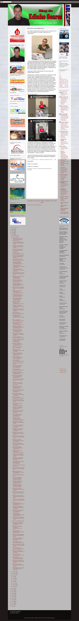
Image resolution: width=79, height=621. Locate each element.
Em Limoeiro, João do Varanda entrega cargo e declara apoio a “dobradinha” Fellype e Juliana (65, 109)
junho (13, 578)
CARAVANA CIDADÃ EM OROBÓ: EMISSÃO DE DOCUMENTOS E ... (17, 482)
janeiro (13, 586)
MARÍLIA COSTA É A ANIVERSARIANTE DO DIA (18, 398)
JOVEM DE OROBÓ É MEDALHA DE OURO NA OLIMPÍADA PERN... (17, 344)
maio (13, 579)
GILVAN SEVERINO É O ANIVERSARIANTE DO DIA (18, 542)
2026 (12, 229)
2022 (12, 588)
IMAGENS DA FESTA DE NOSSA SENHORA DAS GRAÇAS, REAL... (17, 281)
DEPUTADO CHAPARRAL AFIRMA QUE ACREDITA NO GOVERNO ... (18, 551)
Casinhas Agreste (64, 122)
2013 (12, 603)
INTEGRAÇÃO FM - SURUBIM (65, 182)
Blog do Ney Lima (64, 96)
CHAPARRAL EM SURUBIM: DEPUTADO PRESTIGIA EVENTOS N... (17, 458)
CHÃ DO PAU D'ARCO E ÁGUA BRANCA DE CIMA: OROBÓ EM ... (18, 468)
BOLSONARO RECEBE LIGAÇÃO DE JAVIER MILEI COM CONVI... (18, 394)
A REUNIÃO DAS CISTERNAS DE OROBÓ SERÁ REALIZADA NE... (18, 462)
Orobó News (63, 146)
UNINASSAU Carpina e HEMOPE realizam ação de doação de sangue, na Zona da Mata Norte (64, 134)
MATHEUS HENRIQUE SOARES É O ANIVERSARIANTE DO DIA (18, 302)
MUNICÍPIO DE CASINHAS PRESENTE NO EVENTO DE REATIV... (18, 422)
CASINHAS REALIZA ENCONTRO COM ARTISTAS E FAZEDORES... (18, 418)
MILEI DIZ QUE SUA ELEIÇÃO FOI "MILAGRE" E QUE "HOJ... (18, 380)
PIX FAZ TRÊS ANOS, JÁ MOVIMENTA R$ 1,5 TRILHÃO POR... (17, 415)
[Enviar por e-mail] (28, 161)
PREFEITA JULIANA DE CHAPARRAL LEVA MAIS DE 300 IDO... (18, 489)
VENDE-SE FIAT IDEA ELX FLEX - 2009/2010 (17, 347)
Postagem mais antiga (51, 200)
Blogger (53, 617)
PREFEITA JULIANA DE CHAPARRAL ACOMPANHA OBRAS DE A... (18, 270)
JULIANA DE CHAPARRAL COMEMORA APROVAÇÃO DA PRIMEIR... (18, 507)
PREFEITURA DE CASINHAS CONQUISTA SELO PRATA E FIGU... (18, 437)
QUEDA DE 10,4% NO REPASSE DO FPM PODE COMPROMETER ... (17, 372)
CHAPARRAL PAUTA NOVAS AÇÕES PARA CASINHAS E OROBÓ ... (18, 455)
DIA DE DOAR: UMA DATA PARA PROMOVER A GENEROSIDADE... (17, 299)
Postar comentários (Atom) (36, 204)
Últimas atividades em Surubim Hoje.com (64, 209)
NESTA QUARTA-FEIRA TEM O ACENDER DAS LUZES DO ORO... (18, 273)
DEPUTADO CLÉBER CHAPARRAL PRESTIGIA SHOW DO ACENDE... (17, 295)
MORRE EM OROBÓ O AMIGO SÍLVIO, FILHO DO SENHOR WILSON (18, 545)
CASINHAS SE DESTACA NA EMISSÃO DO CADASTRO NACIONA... (18, 310)
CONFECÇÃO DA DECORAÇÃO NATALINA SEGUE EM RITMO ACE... (17, 557)
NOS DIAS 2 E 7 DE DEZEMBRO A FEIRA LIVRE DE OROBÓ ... (18, 350)
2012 (12, 604)
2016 (12, 598)
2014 (12, 601)
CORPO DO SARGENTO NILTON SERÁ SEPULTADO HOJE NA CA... (18, 444)
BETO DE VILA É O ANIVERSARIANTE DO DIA (18, 253)
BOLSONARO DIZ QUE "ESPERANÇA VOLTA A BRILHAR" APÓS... (17, 387)
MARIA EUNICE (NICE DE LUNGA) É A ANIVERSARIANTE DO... (17, 404)
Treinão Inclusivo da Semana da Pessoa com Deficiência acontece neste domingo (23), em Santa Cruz (64, 100)
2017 (12, 596)
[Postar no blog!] (29, 161)
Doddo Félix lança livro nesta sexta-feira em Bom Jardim (64, 184)
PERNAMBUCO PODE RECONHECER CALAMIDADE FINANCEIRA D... (18, 317)
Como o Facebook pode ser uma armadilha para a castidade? (64, 177)
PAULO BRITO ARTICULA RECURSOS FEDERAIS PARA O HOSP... (17, 239)
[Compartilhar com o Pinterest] (32, 161)
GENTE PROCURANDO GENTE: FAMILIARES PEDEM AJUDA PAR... (17, 478)
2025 (12, 230)
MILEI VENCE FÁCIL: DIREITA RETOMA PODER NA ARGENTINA (18, 390)
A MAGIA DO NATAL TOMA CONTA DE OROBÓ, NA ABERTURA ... (17, 250)
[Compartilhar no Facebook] (31, 161)
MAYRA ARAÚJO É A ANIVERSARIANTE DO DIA (18, 370)
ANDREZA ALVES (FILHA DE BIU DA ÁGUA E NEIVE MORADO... (17, 411)
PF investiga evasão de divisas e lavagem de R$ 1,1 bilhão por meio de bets (64, 118)
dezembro (14, 235)
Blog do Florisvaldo (63, 152)
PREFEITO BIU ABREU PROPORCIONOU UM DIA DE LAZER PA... (17, 440)
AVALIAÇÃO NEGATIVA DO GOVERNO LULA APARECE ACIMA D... (18, 334)
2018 (12, 594)
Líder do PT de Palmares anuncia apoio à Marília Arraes (64, 142)
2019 (12, 593)
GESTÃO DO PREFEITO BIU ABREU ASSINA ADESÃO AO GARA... (18, 496)
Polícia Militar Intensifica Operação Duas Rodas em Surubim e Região (64, 192)
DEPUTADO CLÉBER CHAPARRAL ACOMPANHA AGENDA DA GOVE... (18, 327)
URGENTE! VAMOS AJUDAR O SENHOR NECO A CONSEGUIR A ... (18, 340)
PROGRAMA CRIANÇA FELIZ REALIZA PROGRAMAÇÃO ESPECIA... (18, 561)
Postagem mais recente (33, 200)
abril (13, 581)
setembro (14, 573)
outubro (14, 571)
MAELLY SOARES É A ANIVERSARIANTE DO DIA (18, 320)
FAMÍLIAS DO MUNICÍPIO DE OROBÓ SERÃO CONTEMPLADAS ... (18, 277)
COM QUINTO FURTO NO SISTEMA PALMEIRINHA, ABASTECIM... (17, 523)
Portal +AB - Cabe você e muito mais (64, 213)
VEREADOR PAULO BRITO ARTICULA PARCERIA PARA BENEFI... (18, 400)
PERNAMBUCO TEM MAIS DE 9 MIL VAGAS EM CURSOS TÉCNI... (18, 518)
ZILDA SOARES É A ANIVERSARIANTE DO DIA (18, 361)
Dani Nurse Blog (64, 131)
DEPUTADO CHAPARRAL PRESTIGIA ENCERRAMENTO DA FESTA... (17, 528)
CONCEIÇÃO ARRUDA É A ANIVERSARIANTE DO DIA (18, 260)
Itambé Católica (64, 174)
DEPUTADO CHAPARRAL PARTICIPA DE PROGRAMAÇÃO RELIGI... (18, 323)
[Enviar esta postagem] (55, 159)
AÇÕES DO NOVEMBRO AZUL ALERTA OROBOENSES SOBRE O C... (18, 256)
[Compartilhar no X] (30, 161)
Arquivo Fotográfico (64, 93)
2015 (12, 599)
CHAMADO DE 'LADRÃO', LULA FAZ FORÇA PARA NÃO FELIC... (17, 383)
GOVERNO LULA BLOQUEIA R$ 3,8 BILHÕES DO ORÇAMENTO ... (17, 511)
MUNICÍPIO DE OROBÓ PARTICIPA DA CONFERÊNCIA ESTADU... (18, 291)
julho (13, 576)
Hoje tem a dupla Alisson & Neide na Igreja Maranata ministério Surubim (64, 170)
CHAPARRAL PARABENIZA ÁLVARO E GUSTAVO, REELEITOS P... (17, 408)
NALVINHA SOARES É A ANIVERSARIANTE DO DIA (18, 337)
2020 (12, 591)
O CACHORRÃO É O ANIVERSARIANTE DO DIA (18, 555)
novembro (14, 237)
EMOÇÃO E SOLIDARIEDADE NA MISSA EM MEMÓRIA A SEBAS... (18, 535)
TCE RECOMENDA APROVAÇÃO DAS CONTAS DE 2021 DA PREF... (18, 514)
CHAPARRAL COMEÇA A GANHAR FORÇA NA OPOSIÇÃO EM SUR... (17, 485)
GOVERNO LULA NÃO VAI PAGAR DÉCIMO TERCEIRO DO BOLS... (18, 433)
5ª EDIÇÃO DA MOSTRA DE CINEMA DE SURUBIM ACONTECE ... (17, 429)
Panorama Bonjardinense (64, 189)
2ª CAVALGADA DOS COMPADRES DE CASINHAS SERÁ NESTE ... (18, 266)
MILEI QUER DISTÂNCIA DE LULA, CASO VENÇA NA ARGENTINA (17, 426)
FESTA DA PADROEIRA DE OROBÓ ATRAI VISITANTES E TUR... (18, 243)
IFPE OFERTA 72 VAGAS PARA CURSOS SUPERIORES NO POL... (18, 500)
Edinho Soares (63, 370)
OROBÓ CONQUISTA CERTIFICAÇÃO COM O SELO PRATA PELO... (17, 357)
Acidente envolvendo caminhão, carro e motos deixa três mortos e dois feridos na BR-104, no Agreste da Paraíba (65, 126)
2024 (12, 232)
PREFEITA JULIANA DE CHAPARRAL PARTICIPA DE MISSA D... (18, 565)
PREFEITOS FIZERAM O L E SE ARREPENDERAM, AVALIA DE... (18, 539)
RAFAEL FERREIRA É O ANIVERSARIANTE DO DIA (18, 548)
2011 (12, 606)
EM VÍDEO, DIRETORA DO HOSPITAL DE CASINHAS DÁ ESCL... (17, 246)
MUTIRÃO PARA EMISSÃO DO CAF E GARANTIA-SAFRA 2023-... (18, 493)
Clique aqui (29, 71)
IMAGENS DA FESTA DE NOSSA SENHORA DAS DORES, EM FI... (17, 354)
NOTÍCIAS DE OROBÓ (63, 140)
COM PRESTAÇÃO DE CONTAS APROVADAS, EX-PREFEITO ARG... (18, 284)
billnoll (44, 617)
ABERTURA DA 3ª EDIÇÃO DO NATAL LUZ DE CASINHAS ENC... (18, 288)
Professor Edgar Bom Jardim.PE (64, 115)
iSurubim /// (63, 167)
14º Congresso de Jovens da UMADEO (64, 148)
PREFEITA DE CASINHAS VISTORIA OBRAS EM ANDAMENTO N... (17, 376)
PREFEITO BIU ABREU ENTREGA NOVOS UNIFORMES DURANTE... (17, 262)
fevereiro (14, 584)
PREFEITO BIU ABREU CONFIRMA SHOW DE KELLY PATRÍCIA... (17, 366)
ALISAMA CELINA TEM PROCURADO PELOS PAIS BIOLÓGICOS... (18, 472)
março (13, 583)
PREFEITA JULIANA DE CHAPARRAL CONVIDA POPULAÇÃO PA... (17, 330)
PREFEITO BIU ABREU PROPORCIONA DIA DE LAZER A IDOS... (17, 447)
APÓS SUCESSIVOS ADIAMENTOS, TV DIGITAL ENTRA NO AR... (18, 531)
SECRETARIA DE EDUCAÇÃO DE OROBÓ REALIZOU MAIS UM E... (18, 568)
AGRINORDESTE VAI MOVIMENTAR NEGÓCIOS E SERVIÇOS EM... (18, 503)
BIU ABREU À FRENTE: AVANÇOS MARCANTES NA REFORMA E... (18, 306)
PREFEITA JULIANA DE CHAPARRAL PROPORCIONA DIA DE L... (18, 451)
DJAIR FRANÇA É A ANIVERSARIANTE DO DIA (18, 313)
